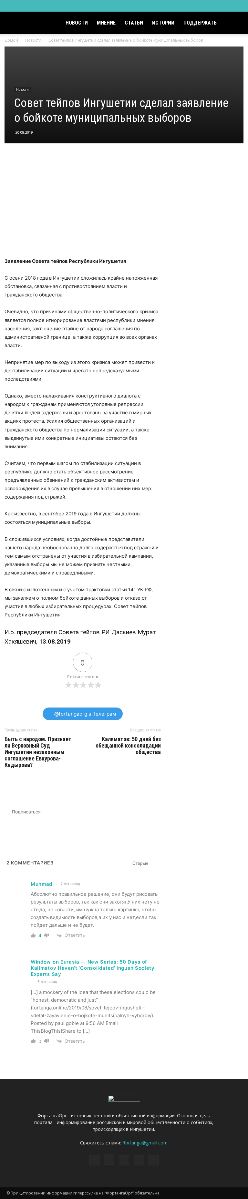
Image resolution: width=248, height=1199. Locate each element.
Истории (163, 23)
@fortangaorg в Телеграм (84, 714)
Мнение (106, 23)
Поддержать (200, 23)
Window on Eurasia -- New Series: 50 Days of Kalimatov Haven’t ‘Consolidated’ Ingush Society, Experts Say (93, 968)
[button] (234, 23)
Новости (77, 23)
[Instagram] (205, 6)
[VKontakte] (226, 6)
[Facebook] (194, 6)
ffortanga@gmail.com (145, 1143)
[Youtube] (237, 6)
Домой (11, 40)
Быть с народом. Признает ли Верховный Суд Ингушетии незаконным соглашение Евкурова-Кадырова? (38, 752)
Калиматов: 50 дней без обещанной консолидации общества (128, 745)
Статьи (134, 23)
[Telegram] (215, 6)
